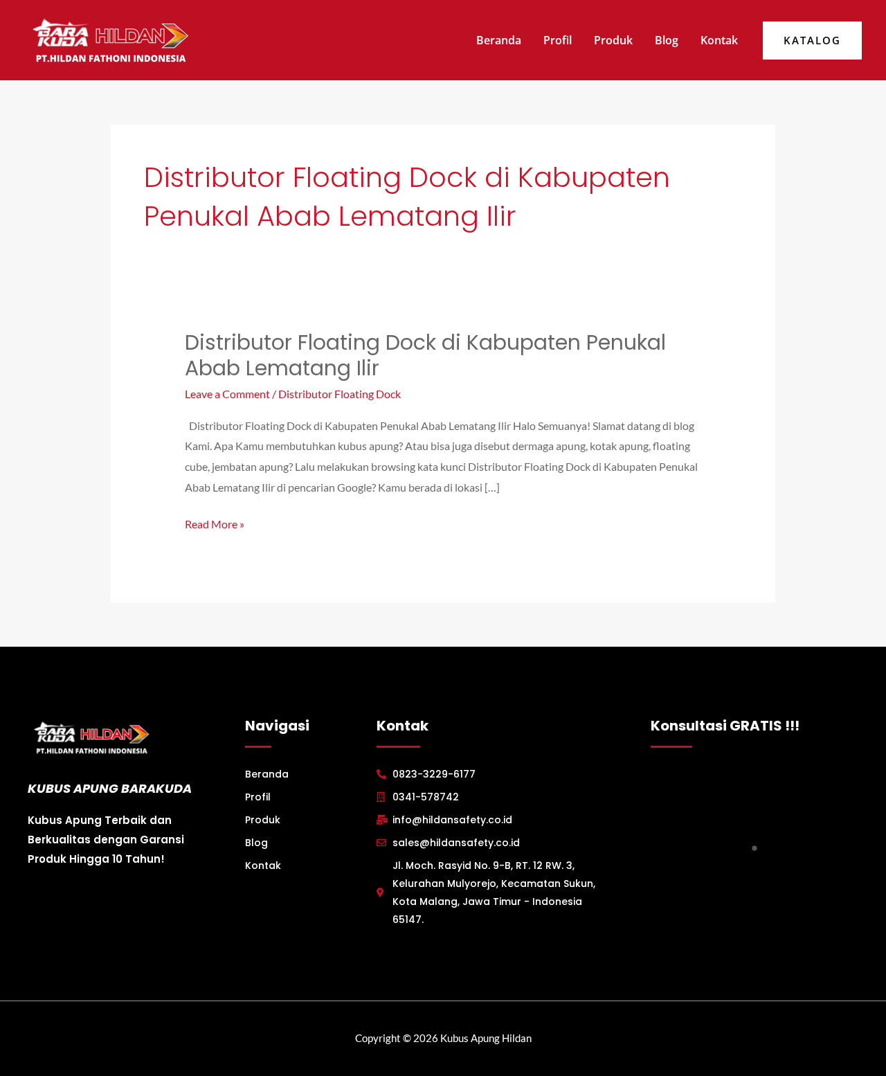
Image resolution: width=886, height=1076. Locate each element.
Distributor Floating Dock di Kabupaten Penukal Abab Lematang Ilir (425, 355)
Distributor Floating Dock (339, 393)
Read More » (214, 522)
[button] (812, 40)
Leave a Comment (227, 393)
